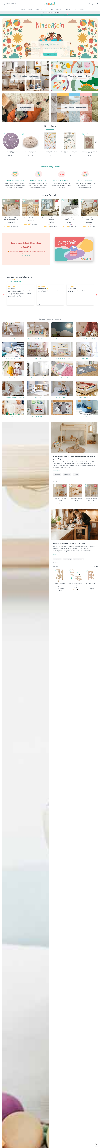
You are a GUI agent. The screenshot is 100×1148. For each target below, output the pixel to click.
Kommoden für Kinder (37, 416)
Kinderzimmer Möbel (26, 9)
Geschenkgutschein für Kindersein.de (26, 243)
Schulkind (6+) (67, 474)
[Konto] (89, 3)
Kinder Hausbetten (86, 358)
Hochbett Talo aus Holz (91, 498)
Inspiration (68, 9)
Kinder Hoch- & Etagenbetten (62, 358)
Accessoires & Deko (41, 9)
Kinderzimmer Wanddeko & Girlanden (38, 339)
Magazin (82, 9)
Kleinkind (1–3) (67, 559)
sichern (65, 15)
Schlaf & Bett (57, 474)
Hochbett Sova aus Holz (60, 498)
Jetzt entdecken (50, 129)
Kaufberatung (57, 559)
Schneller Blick (11, 147)
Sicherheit (76, 474)
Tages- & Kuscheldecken (13, 417)
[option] (10, 146)
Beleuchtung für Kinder (62, 339)
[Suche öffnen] (3, 3)
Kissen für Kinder (13, 378)
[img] (51, 279)
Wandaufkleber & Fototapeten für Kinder (13, 397)
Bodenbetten (37, 358)
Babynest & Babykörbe (62, 397)
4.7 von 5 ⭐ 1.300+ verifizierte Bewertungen (50, 12)
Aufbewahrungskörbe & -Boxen (13, 358)
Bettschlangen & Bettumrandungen (87, 397)
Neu (17, 9)
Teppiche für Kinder (62, 417)
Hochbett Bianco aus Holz (76, 498)
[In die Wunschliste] (4, 134)
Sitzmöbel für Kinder (86, 417)
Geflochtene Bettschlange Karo (31, 218)
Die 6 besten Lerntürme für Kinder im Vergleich (69, 543)
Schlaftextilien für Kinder (62, 378)
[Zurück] (4, 142)
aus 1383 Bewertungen (13, 281)
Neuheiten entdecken (50, 54)
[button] (4, 295)
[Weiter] (97, 482)
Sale (76, 9)
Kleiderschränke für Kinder (38, 378)
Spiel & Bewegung (56, 9)
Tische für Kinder (13, 339)
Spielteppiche (86, 378)
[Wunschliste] (93, 4)
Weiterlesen (56, 470)
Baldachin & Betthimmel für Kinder (87, 339)
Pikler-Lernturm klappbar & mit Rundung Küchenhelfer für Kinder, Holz (91, 585)
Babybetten (38, 397)
